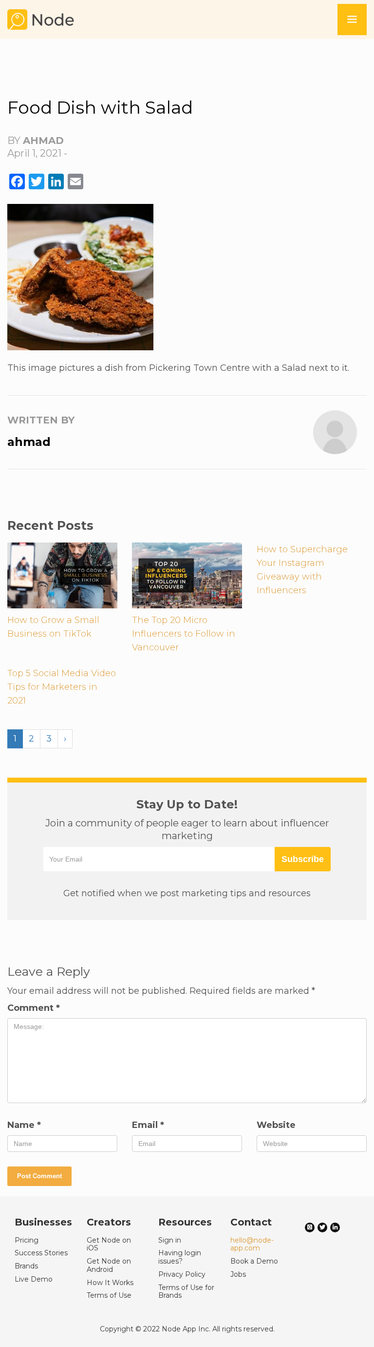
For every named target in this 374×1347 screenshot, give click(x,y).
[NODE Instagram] (310, 1227)
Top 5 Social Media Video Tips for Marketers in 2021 (61, 687)
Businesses (43, 1222)
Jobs (238, 1274)
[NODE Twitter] (322, 1227)
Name (24, 1125)
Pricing (26, 1240)
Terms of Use (109, 1295)
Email (148, 1125)
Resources (185, 1222)
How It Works (110, 1282)
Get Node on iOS (109, 1244)
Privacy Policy (182, 1274)
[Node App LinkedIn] (335, 1227)
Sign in (169, 1240)
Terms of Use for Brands (186, 1291)
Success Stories (41, 1252)
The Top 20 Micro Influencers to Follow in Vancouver (183, 634)
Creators (109, 1222)
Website (276, 1125)
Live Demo (34, 1279)
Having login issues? (179, 1257)
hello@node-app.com (252, 1244)
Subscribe (302, 859)
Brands (26, 1266)
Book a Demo (254, 1261)
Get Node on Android (109, 1265)
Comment (33, 1008)
